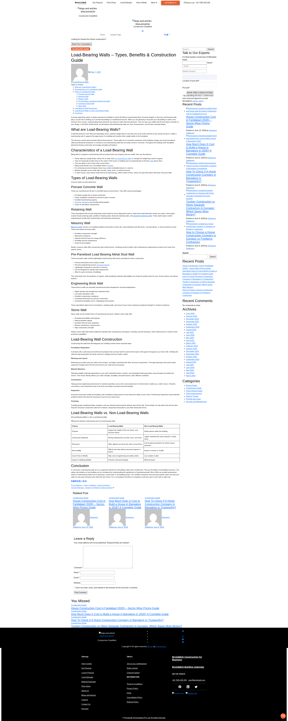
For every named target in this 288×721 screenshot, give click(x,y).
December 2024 (192, 351)
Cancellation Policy (134, 697)
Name (77, 572)
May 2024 (190, 370)
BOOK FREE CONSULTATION (199, 93)
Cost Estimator (87, 677)
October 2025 (191, 324)
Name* (210, 63)
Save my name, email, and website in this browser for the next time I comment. (107, 588)
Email (77, 578)
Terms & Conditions (134, 684)
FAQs (129, 693)
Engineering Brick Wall (86, 103)
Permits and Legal (193, 399)
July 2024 (190, 365)
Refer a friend (132, 668)
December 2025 (192, 319)
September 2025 (192, 327)
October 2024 (191, 357)
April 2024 (190, 373)
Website (77, 583)
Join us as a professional (137, 664)
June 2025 (190, 335)
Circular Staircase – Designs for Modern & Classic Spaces (92, 488)
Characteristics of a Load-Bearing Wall (88, 89)
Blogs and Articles (88, 695)
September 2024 (192, 359)
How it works (86, 664)
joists (152, 161)
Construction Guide (80, 49)
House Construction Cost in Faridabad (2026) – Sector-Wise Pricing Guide (89, 504)
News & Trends (192, 396)
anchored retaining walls (142, 216)
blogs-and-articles (88, 11)
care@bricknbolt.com (196, 680)
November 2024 (192, 354)
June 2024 (190, 368)
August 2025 (191, 330)
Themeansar (161, 646)
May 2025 (190, 338)
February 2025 (192, 346)
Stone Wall (82, 106)
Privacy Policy (132, 688)
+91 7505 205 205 (179, 680)
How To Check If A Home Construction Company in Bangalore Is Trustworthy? (160, 504)
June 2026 (190, 314)
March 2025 (191, 343)
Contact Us (85, 704)
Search (185, 253)
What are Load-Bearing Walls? (85, 87)
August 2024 (191, 362)
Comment (78, 568)
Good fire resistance (82, 202)
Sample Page (115, 35)
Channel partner (133, 673)
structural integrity (103, 265)
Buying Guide (191, 385)
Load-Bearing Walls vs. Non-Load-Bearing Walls (92, 111)
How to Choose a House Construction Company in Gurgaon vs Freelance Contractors (201, 237)
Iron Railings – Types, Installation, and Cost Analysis (91, 485)
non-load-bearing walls (123, 158)
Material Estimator (88, 682)
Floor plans (85, 686)
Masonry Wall (83, 99)
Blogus (150, 646)
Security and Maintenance (196, 402)
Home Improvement (194, 394)
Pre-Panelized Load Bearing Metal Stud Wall (94, 101)
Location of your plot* (190, 81)
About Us (85, 691)
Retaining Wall (83, 96)
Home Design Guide (194, 391)
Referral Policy (133, 702)
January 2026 (191, 316)
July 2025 (190, 332)
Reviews (84, 709)
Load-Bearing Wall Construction (86, 108)
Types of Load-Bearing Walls (85, 92)
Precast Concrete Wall (86, 94)
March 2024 (191, 376)
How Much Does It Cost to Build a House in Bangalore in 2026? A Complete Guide (125, 504)
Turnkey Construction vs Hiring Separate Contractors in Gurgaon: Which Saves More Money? (200, 208)
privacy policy (198, 101)
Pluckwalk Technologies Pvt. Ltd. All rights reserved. (145, 718)
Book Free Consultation (81, 44)
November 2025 (192, 322)
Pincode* (186, 88)
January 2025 (191, 349)
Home (102, 35)
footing (110, 165)
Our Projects (86, 668)
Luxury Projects (87, 673)
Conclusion (79, 113)
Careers (84, 700)
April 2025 (190, 341)
